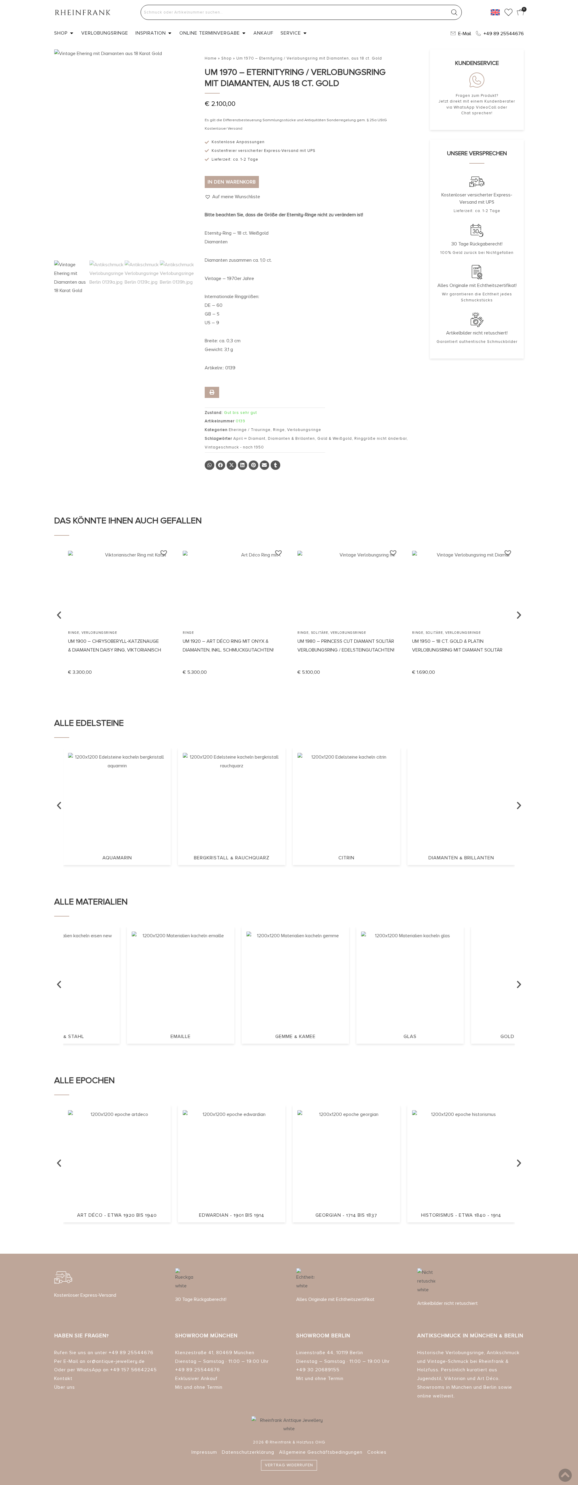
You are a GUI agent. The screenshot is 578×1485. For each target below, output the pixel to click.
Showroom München (206, 1335)
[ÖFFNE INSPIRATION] (169, 33)
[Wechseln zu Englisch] (495, 12)
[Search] (454, 12)
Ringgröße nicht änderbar (380, 438)
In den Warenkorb (232, 182)
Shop (226, 58)
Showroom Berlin (323, 1335)
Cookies (377, 1452)
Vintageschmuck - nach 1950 (234, 447)
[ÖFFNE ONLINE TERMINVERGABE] (243, 33)
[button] (232, 197)
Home (211, 58)
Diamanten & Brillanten (291, 438)
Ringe (279, 429)
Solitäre (319, 633)
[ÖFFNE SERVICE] (305, 33)
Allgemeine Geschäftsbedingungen (320, 1452)
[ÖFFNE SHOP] (71, 33)
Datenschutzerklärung (248, 1452)
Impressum (204, 1452)
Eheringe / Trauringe (250, 429)
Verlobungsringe (304, 429)
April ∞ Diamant (249, 438)
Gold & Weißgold (334, 438)
